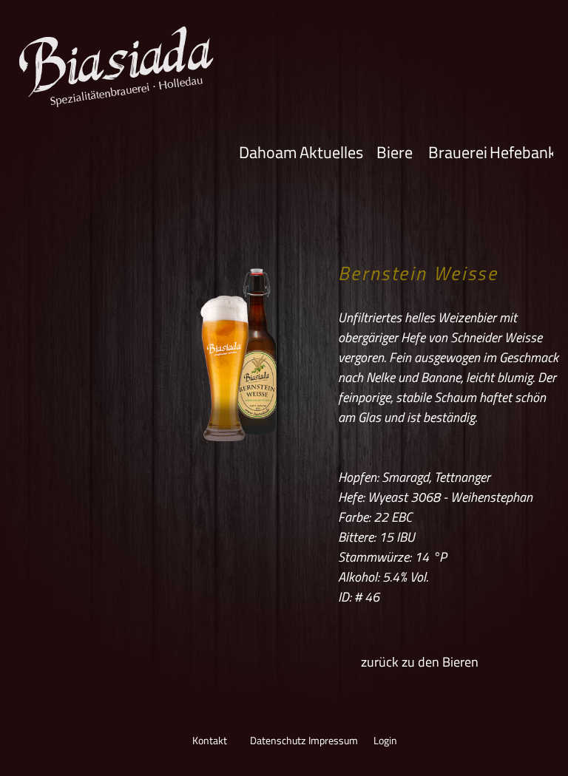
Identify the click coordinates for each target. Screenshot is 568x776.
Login (385, 740)
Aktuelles (331, 151)
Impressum (332, 740)
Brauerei (457, 151)
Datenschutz (274, 740)
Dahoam (268, 151)
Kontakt (209, 740)
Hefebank (521, 151)
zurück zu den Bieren (420, 662)
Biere (394, 151)
